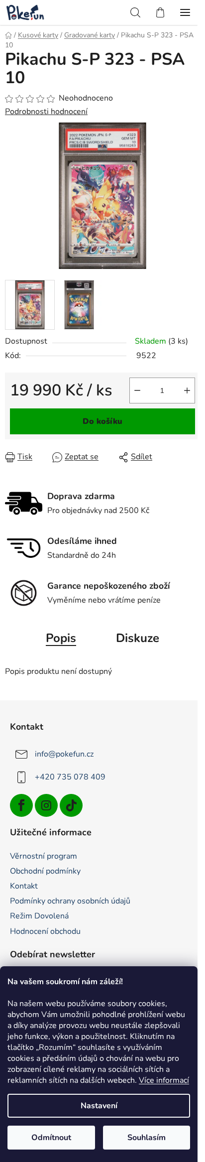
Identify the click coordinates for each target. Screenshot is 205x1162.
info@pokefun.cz (64, 754)
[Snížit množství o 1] (137, 390)
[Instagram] (46, 805)
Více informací (164, 1080)
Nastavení (99, 1105)
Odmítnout (51, 1137)
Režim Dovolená (39, 915)
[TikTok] (71, 805)
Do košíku (102, 421)
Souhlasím (146, 1137)
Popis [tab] (61, 638)
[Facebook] (21, 805)
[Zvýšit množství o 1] (187, 390)
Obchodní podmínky (45, 871)
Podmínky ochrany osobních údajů (70, 901)
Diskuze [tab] (137, 638)
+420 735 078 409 (70, 777)
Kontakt (24, 886)
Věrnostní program (43, 856)
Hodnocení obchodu (45, 931)
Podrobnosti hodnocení (46, 111)
